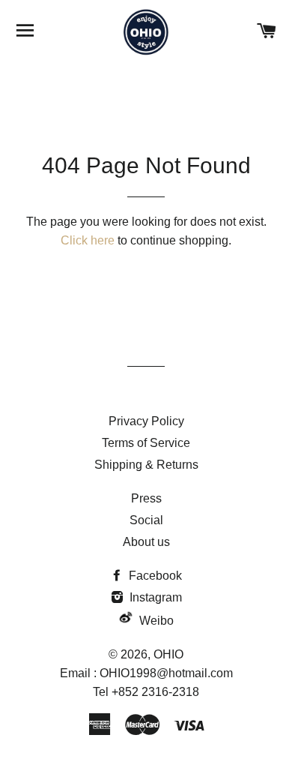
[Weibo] (125, 620)
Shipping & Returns (146, 464)
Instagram (154, 597)
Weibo (156, 620)
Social (146, 520)
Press (146, 498)
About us (146, 542)
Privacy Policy (146, 421)
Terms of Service (146, 442)
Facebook (154, 575)
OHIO (168, 654)
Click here (88, 240)
